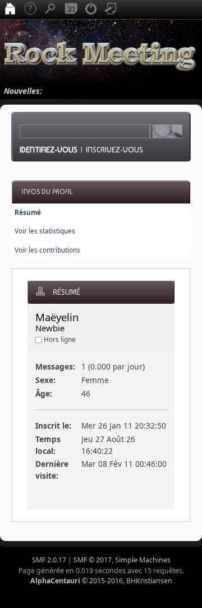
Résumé (28, 212)
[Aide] (30, 9)
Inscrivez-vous (114, 149)
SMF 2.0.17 (49, 560)
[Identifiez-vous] (91, 9)
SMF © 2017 (93, 560)
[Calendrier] (71, 9)
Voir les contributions (47, 250)
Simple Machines (143, 560)
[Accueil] (10, 9)
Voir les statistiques (45, 231)
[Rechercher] (50, 9)
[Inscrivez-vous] (111, 9)
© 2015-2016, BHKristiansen (101, 581)
